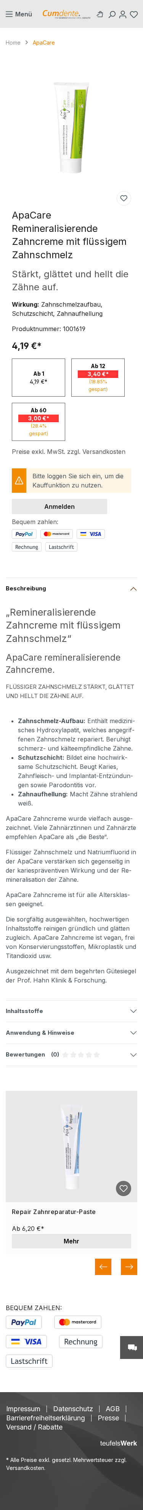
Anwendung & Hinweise (40, 1032)
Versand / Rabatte (34, 1427)
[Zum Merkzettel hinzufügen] (124, 198)
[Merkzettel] (134, 14)
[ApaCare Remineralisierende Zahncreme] (71, 128)
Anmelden (59, 506)
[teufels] (118, 1443)
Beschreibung (26, 588)
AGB (113, 1408)
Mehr (71, 1241)
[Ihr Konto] (123, 14)
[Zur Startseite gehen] (66, 14)
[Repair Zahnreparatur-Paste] (71, 1146)
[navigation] (71, 1267)
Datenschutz (73, 1408)
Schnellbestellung (101, 14)
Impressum (23, 1408)
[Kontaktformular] (131, 1347)
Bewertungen (71, 1058)
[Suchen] (112, 14)
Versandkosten (25, 1468)
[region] (71, 128)
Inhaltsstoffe (24, 1011)
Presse (108, 1418)
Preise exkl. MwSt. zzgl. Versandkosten (68, 451)
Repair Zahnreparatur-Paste (54, 1212)
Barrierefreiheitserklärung (45, 1418)
